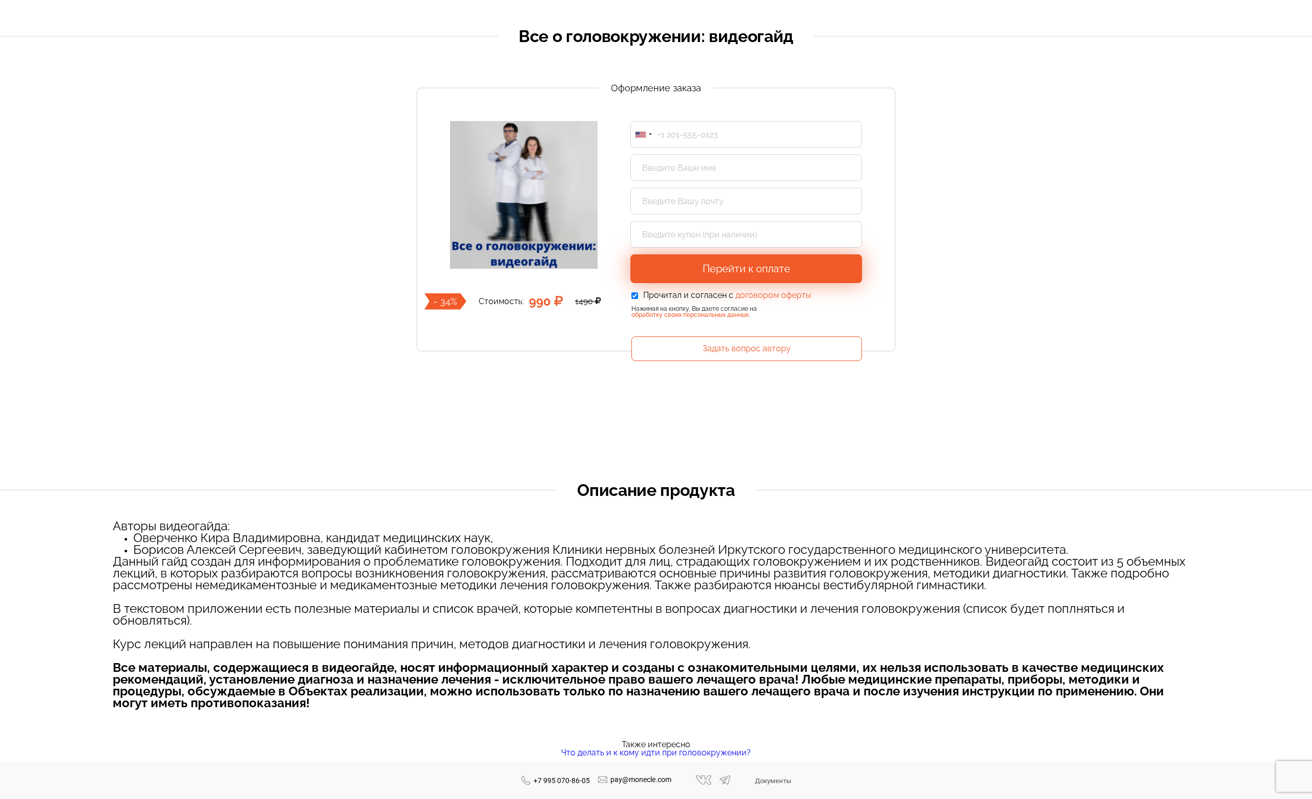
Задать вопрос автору (747, 348)
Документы (773, 780)
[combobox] (643, 134)
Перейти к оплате (746, 269)
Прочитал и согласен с (727, 295)
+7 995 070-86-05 (562, 780)
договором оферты (773, 295)
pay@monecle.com (640, 779)
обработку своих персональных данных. (690, 315)
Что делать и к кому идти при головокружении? (656, 752)
